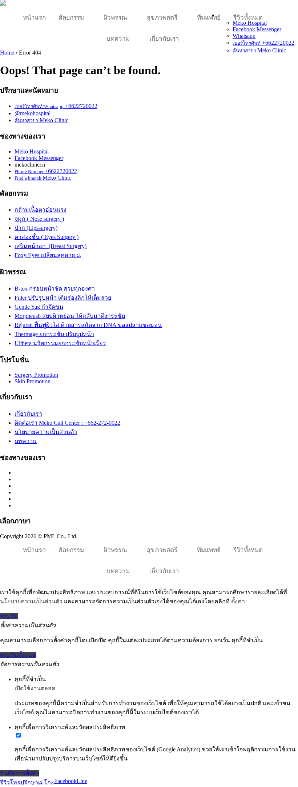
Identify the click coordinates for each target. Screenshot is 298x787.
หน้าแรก (34, 17)
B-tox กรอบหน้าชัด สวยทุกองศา (55, 288)
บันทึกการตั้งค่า (19, 773)
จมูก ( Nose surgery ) (39, 219)
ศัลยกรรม (71, 17)
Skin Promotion (33, 381)
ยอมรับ (9, 616)
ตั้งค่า (238, 601)
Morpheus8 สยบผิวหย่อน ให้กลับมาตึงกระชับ (70, 316)
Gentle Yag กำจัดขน (39, 307)
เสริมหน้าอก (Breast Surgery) (50, 246)
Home (7, 52)
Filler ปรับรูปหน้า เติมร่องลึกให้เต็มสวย (63, 298)
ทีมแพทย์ (209, 17)
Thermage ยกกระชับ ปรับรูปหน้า (54, 334)
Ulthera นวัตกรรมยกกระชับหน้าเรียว (60, 343)
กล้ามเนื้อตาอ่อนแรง (41, 210)
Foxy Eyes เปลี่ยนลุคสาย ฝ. (48, 255)
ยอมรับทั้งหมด (18, 655)
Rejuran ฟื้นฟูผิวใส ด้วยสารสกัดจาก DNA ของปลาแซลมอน (88, 325)
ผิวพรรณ (115, 17)
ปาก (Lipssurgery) (36, 228)
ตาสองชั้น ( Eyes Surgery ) (46, 237)
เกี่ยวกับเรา (164, 38)
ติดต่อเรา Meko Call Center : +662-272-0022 (67, 423)
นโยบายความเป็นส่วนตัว (46, 432)
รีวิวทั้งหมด (248, 17)
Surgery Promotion (36, 375)
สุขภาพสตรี (162, 17)
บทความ (118, 38)
